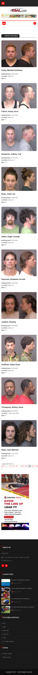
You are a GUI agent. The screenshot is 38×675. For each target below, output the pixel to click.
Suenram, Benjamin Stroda (13, 279)
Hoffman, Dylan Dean (10, 365)
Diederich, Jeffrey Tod (11, 154)
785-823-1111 (7, 561)
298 (22, 466)
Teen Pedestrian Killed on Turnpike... (22, 588)
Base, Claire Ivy (8, 194)
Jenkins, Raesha (8, 322)
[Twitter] (6, 566)
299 (26, 466)
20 (13, 466)
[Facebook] (2, 566)
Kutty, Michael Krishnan (11, 70)
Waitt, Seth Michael (10, 450)
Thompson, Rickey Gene (12, 407)
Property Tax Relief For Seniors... (21, 580)
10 (10, 466)
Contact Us (4, 553)
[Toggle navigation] (3, 3)
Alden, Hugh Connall (10, 237)
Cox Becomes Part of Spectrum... (21, 598)
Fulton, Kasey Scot (9, 111)
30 (16, 466)
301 (33, 466)
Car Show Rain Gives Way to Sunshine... (23, 607)
